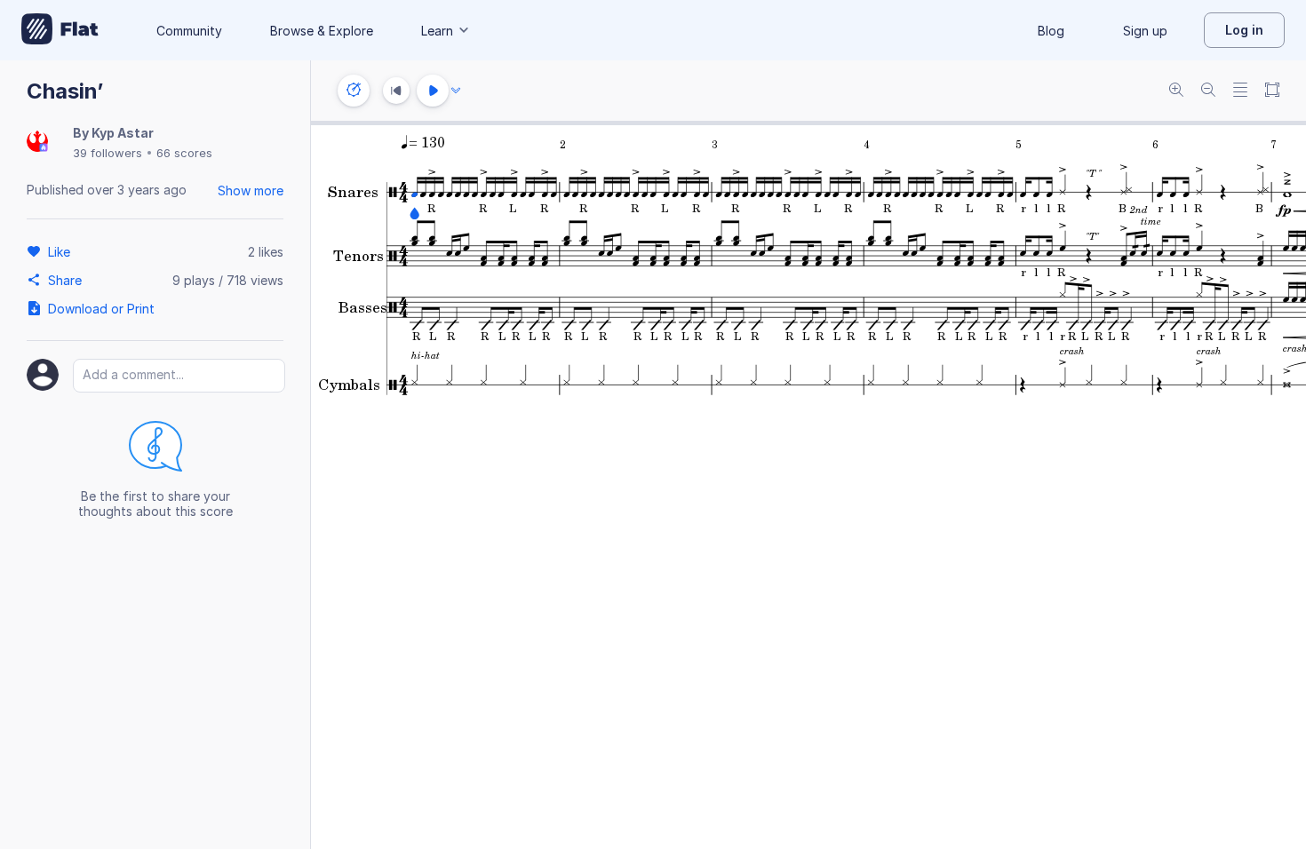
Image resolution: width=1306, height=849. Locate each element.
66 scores (184, 153)
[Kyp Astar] (37, 143)
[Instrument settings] (354, 91)
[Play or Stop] (433, 91)
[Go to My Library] (60, 30)
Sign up (1145, 30)
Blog (1051, 30)
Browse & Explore (321, 30)
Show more (250, 190)
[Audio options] (456, 91)
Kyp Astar (123, 132)
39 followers (107, 153)
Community (189, 30)
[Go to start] (396, 90)
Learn (437, 30)
